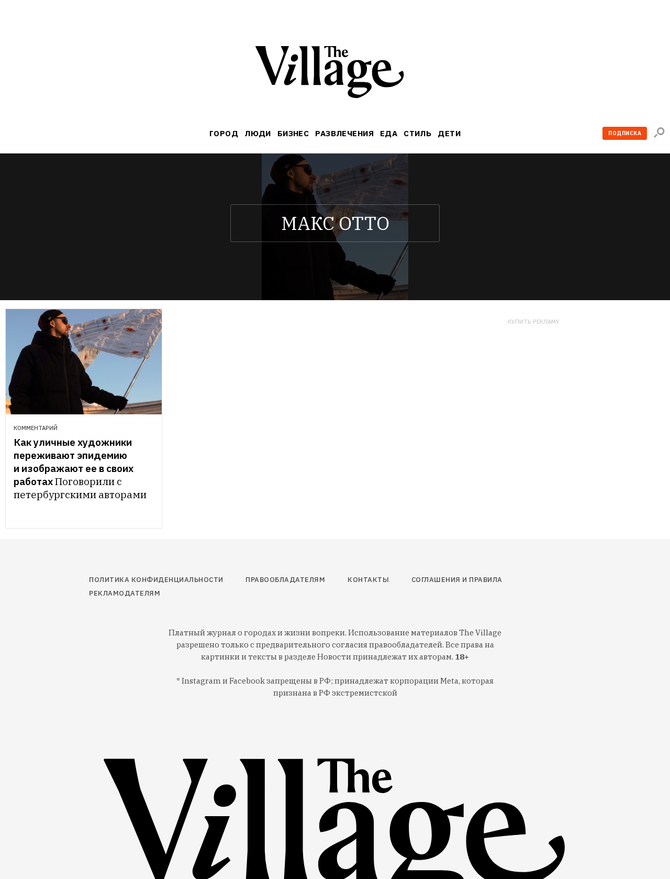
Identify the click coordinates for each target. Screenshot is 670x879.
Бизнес (293, 133)
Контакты (368, 579)
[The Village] (335, 74)
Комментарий (36, 428)
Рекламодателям (124, 593)
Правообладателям (285, 579)
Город (223, 133)
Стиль (417, 133)
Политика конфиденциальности (156, 579)
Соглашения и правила (456, 579)
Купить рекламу (534, 322)
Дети (449, 133)
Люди (257, 133)
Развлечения (344, 133)
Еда (388, 133)
